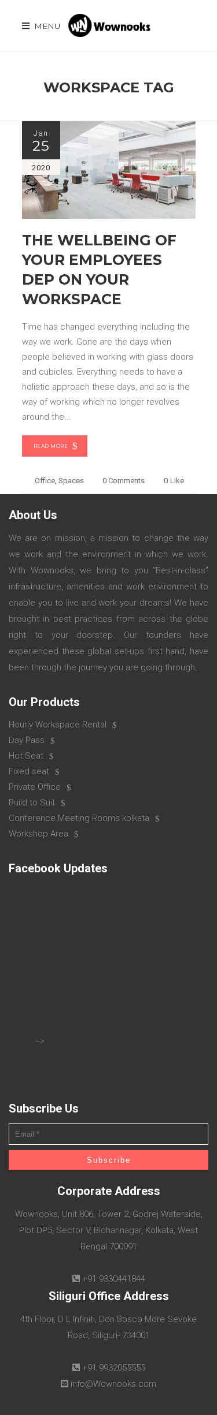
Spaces (71, 480)
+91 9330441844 (113, 1279)
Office (45, 480)
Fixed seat (29, 771)
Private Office (35, 787)
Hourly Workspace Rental (57, 724)
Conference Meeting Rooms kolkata (79, 818)
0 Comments (123, 480)
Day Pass (27, 740)
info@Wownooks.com (113, 1384)
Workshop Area (38, 833)
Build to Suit (32, 802)
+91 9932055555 (113, 1367)
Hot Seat (26, 756)
